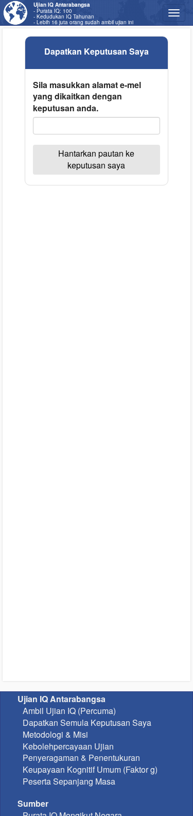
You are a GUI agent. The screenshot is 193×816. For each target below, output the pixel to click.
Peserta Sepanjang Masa (69, 781)
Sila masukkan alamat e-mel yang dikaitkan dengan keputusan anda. (87, 96)
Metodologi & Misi (55, 734)
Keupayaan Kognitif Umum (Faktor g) (90, 769)
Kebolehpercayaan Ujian (68, 746)
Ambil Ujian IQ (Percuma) (69, 711)
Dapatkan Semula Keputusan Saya (87, 722)
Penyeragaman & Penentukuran (81, 757)
